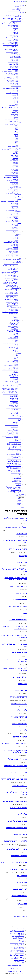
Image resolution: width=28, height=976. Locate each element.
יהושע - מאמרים (14, 395)
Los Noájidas (15, 329)
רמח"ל (19, 223)
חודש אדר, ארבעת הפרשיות (11, 381)
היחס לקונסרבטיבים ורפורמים (16, 828)
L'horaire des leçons (13, 25)
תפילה (19, 416)
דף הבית (22, 5)
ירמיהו (16, 139)
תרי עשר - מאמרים (13, 405)
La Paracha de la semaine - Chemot (9, 272)
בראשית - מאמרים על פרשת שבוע (10, 388)
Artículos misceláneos (12, 330)
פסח (17, 91)
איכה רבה (15, 153)
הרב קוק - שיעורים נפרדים (12, 255)
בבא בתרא (15, 179)
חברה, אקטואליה (14, 66)
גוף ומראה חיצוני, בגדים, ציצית (14, 463)
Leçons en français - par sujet (11, 22)
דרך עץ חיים (15, 228)
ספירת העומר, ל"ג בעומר (12, 93)
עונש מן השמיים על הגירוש (17, 821)
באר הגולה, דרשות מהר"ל (12, 217)
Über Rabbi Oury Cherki (15, 492)
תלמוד (16, 411)
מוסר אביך (15, 244)
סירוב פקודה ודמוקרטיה (18, 869)
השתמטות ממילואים (20, 737)
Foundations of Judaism (12, 302)
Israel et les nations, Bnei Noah (10, 45)
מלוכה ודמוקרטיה (21, 730)
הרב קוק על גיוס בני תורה (18, 549)
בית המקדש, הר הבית (16, 456)
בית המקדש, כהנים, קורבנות (11, 73)
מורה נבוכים (15, 208)
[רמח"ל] (17, 223)
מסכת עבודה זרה (14, 182)
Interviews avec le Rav (12, 285)
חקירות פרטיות (22, 882)
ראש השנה (15, 110)
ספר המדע (15, 204)
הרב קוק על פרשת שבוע (12, 248)
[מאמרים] (19, 258)
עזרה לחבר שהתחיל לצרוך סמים (15, 766)
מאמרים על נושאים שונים (15, 331)
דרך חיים (16, 218)
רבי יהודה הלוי (17, 197)
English (19, 501)
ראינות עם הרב (14, 350)
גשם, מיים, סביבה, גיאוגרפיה (11, 80)
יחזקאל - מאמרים (14, 403)
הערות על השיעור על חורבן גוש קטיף (14, 862)
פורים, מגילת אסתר (13, 121)
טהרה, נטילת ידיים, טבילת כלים (13, 466)
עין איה (16, 240)
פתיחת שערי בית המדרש (18, 606)
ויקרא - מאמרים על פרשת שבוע (10, 391)
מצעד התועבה (22, 876)
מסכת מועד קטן (14, 169)
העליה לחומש (22, 814)
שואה (16, 70)
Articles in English (16, 288)
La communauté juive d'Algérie (10, 283)
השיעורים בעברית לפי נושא (14, 14)
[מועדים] (17, 353)
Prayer (16, 300)
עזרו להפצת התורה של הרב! (14, 965)
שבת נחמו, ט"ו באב (13, 105)
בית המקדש (15, 340)
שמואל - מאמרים (14, 398)
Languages (21, 497)
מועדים (19, 353)
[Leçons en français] (11, 21)
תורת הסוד (15, 190)
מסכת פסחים (15, 159)
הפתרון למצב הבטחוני (19, 724)
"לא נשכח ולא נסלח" (19, 786)
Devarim (16, 33)
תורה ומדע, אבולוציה (13, 62)
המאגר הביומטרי (21, 593)
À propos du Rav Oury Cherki (13, 487)
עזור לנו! (19, 8)
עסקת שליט (23, 556)
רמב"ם (19, 199)
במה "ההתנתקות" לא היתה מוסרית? (14, 743)
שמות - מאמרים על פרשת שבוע (10, 389)
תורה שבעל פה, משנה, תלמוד (14, 408)
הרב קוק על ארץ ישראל (12, 254)
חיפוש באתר (18, 6)
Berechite (15, 28)
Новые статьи (14, 310)
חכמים (16, 412)
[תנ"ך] (18, 384)
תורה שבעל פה (14, 413)
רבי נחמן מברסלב (17, 231)
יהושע (16, 132)
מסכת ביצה (15, 165)
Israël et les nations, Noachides (10, 282)
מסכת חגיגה (15, 170)
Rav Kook (15, 50)
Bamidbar (15, 32)
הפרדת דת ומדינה (21, 690)
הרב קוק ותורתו (17, 423)
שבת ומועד (18, 451)
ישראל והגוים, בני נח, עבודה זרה (10, 343)
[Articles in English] (11, 288)
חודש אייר (15, 94)
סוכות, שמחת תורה (13, 375)
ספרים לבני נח (18, 483)
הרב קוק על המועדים (13, 430)
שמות (16, 127)
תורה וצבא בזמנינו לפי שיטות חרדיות (14, 779)
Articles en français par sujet (11, 264)
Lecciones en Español (15, 56)
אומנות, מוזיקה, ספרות (16, 473)
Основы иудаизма (13, 314)
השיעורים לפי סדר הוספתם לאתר (13, 15)
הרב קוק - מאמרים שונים (12, 437)
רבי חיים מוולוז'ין (17, 233)
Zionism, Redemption (12, 303)
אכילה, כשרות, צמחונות (12, 77)
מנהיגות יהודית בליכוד (19, 653)
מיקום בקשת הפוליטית (19, 856)
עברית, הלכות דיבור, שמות (14, 447)
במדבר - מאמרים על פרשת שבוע (10, 392)
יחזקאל (16, 141)
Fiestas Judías (14, 327)
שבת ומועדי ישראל (16, 86)
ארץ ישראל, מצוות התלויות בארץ (10, 71)
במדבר (16, 129)
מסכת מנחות (15, 184)
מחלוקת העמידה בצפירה (18, 808)
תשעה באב (15, 367)
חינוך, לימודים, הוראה (16, 460)
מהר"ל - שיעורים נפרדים (12, 221)
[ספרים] (20, 476)
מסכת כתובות (15, 172)
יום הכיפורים (15, 112)
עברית (19, 498)
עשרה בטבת (15, 378)
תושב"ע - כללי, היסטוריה (12, 189)
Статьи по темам (13, 309)
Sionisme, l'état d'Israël (12, 40)
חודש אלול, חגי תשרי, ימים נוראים (10, 370)
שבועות (16, 100)
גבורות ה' (16, 213)
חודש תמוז (15, 101)
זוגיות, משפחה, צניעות (13, 74)
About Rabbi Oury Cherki (14, 488)
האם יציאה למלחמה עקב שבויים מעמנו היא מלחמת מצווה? (15, 751)
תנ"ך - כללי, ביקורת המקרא (11, 124)
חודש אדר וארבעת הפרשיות (11, 119)
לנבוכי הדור (15, 247)
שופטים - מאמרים (13, 396)
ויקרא (16, 128)
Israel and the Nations (12, 305)
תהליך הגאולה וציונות (13, 67)
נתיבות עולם (15, 220)
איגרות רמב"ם (14, 203)
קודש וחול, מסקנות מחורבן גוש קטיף (14, 801)
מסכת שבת (15, 158)
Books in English (17, 480)
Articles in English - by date (11, 290)
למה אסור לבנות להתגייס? (18, 620)
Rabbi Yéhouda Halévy (12, 46)
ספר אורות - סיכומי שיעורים (11, 425)
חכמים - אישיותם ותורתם (12, 193)
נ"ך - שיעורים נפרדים (13, 146)
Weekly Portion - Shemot (12, 295)
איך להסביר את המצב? (19, 717)
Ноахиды (15, 317)
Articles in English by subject (11, 289)
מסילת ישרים (15, 224)
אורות (16, 235)
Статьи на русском (16, 307)
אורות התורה (15, 238)
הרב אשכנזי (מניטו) (16, 257)
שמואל (16, 135)
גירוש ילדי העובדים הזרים (18, 586)
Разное (16, 319)
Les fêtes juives (14, 26)
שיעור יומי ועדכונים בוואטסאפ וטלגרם (12, 18)
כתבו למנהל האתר (14, 968)
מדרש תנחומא (14, 155)
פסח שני (16, 97)
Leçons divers (14, 53)
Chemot (16, 29)
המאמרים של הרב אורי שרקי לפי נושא (12, 259)
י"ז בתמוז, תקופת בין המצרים (11, 365)
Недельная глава (13, 313)
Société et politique (13, 42)
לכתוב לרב (21, 494)
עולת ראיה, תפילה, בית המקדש (10, 242)
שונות (16, 351)
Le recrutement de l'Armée (16, 527)
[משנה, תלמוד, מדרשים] (9, 148)
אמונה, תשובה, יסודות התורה (14, 444)
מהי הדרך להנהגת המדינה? (17, 759)
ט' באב (16, 104)
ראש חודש (15, 354)
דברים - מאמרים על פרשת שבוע (10, 394)
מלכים (16, 136)
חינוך (17, 76)
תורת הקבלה (15, 415)
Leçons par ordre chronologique (10, 23)
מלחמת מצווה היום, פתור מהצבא (15, 841)
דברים (16, 131)
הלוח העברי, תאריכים (16, 471)
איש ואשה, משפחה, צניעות (14, 461)
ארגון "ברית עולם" (19, 495)
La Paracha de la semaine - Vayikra (9, 273)
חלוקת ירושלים (22, 710)
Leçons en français (16, 21)
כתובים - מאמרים (14, 406)
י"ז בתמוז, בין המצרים (13, 103)
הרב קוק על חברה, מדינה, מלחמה (10, 436)
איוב (17, 145)
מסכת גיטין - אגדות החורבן (11, 175)
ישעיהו (16, 138)
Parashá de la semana (13, 326)
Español (19, 504)
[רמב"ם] (17, 199)
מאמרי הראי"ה (14, 245)
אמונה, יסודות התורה (13, 59)
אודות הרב (21, 484)
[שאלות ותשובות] (16, 439)
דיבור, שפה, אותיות (13, 64)
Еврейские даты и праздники (10, 312)
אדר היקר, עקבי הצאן (13, 241)
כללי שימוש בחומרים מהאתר (14, 11)
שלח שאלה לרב (17, 440)
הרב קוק (19, 234)
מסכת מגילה (15, 168)
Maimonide (15, 47)
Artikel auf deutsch (16, 320)
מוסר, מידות (15, 60)
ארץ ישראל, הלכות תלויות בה (14, 454)
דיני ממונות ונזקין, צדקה (15, 468)
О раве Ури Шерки (16, 490)
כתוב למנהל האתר (16, 9)
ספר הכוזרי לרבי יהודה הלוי (14, 418)
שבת (17, 87)
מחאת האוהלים (21, 562)
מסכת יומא (15, 162)
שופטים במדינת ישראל (19, 704)
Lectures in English (16, 54)
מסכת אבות (15, 183)
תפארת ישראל (14, 214)
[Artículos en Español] (10, 322)
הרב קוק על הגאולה (13, 252)
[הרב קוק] (16, 234)
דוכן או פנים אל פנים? (19, 889)
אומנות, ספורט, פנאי (13, 81)
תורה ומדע (15, 334)
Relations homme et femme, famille (9, 43)
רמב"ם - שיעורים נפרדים (12, 210)
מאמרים (22, 258)
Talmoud (16, 36)
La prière (16, 39)
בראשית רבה (15, 152)
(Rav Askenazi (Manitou (12, 52)
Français (19, 500)
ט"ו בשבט (15, 118)
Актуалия (15, 316)
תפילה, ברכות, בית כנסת (15, 450)
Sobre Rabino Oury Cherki (14, 491)
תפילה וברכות (18, 194)
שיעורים (22, 12)
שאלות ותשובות (20, 439)
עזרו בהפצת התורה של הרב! (20, 915)
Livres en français (16, 478)
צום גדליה (15, 111)
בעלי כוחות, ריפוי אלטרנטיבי (14, 470)
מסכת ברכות (15, 156)
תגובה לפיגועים (21, 534)
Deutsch (19, 505)
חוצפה (25, 613)
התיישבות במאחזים (20, 600)
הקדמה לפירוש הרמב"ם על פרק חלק (9, 201)
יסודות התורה (15, 333)
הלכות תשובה (15, 206)
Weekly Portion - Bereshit (11, 293)
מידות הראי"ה (14, 427)
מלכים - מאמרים (14, 399)
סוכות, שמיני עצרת (13, 114)
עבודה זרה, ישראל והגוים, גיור (14, 459)
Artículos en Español (16, 322)
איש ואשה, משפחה (13, 347)
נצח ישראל (15, 216)
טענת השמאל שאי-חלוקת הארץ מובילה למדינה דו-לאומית (15, 579)
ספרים (22, 476)
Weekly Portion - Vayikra (12, 296)
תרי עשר (16, 142)
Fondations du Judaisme (12, 281)
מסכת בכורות (15, 186)
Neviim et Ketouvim (13, 35)
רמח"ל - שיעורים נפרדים (12, 230)
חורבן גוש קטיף (22, 904)
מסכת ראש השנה (14, 160)
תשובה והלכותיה (14, 63)
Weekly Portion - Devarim (11, 299)
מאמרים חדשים (17, 261)
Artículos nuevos (14, 324)
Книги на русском (16, 481)
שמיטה (16, 341)
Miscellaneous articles (12, 306)
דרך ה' (16, 225)
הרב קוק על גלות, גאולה (12, 435)
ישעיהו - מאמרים (14, 401)
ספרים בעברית (17, 477)
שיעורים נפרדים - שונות (15, 57)
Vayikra (16, 30)
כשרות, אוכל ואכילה (16, 464)
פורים (16, 382)
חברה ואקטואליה (14, 337)
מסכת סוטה (15, 173)
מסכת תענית (15, 166)
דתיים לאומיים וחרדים (19, 896)
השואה (16, 344)
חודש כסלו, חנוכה (14, 115)
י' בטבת (16, 117)
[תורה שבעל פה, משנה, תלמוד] (6, 408)
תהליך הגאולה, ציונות (13, 338)
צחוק (17, 348)
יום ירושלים (15, 98)
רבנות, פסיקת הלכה (13, 192)
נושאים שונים (15, 84)
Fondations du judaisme (12, 38)
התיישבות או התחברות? (18, 697)
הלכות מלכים (15, 207)
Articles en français (16, 262)
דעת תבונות (15, 227)
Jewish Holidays (14, 292)
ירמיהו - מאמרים (14, 402)
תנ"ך (20, 122)
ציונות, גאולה (18, 453)
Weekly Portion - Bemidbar (11, 297)
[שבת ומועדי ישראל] (11, 86)
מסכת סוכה (15, 163)
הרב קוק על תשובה (13, 251)
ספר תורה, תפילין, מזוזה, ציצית (11, 79)
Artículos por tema (13, 323)
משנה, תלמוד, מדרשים (15, 148)
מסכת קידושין (15, 176)
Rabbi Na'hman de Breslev (11, 49)
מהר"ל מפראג (18, 211)
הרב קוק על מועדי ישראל (12, 249)
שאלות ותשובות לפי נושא (15, 442)
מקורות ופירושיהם (17, 446)
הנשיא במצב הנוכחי (20, 834)
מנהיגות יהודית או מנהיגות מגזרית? (14, 772)
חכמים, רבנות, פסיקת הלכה (14, 449)
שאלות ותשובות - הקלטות (12, 83)
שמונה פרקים (15, 200)
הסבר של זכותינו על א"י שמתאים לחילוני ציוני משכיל (15, 627)
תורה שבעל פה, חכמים (15, 187)
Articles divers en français (11, 286)
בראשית (16, 125)
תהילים (16, 143)
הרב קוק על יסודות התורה (12, 432)
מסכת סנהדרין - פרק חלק (12, 180)
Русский (19, 503)
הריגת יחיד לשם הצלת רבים (17, 849)
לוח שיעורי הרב (17, 16)
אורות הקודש (15, 237)
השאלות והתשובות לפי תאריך (14, 443)
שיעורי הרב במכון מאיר (15, 19)
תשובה (16, 336)
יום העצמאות (15, 95)
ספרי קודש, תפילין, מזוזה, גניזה (14, 467)
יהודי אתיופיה (22, 684)
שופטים (16, 134)
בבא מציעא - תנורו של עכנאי (11, 177)
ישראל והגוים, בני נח (13, 69)
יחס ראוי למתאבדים (20, 677)
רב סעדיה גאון (17, 196)
